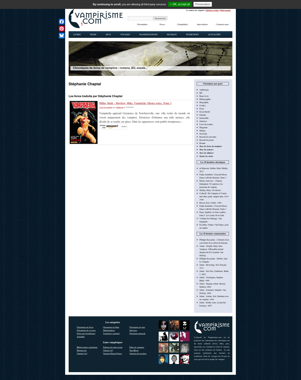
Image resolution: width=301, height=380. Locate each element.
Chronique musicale (137, 333)
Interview (133, 330)
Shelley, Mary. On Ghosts (210, 190)
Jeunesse (203, 121)
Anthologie (204, 89)
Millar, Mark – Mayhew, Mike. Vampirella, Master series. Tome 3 (135, 103)
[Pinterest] (61, 28)
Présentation (142, 24)
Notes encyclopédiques (86, 333)
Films (93, 34)
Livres (77, 34)
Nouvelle (203, 133)
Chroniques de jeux (137, 327)
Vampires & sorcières (137, 353)
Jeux (108, 34)
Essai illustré (204, 111)
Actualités (214, 34)
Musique (172, 34)
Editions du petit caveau (112, 347)
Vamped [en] (82, 353)
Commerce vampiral (111, 333)
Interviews (192, 34)
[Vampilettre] (182, 24)
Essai (201, 108)
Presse (162, 24)
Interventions (202, 24)
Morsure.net (82, 350)
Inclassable (204, 117)
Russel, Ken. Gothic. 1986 (210, 202)
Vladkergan (120, 107)
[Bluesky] (61, 35)
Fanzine (202, 114)
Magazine (203, 127)
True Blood (133, 350)
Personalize (202, 4)
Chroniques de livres (85, 327)
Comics (202, 105)
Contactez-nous (222, 24)
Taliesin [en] (108, 350)
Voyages (125, 34)
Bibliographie (225, 10)
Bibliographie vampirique (87, 347)
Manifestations (148, 34)
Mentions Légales (212, 10)
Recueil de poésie (206, 139)
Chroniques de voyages (86, 330)
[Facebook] (61, 21)
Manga (202, 130)
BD (200, 92)
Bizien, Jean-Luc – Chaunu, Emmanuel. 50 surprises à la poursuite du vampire (211, 183)
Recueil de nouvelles (207, 136)
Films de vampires (136, 347)
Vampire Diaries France (112, 353)
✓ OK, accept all (180, 4)
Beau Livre (204, 96)
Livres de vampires (106, 107)
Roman (202, 143)
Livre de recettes (206, 124)
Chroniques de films (111, 327)
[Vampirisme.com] (96, 27)
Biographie (204, 102)
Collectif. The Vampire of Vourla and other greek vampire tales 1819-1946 (214, 196)
